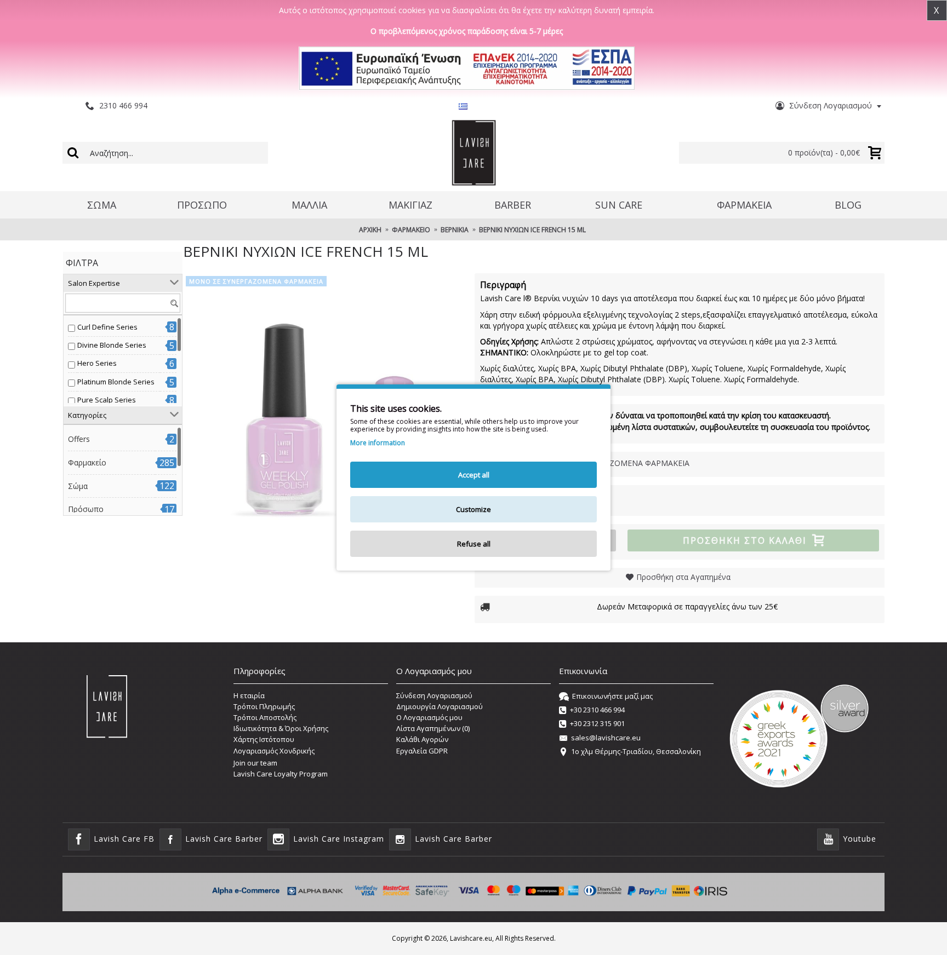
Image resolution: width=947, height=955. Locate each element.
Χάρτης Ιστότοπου (263, 739)
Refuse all (473, 544)
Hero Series (97, 363)
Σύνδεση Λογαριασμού (434, 695)
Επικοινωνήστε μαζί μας (612, 696)
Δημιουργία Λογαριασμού (439, 706)
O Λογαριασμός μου (429, 717)
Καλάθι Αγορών (422, 739)
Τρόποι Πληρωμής (264, 706)
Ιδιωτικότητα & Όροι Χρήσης (280, 728)
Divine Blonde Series (111, 345)
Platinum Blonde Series (116, 382)
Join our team (255, 763)
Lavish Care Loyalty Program (280, 774)
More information (377, 443)
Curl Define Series (107, 327)
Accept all (473, 475)
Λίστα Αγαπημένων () (433, 728)
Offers (79, 439)
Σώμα (78, 486)
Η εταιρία (249, 695)
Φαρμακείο (87, 462)
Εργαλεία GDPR (422, 751)
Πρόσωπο (86, 509)
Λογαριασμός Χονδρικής (274, 751)
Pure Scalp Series (106, 400)
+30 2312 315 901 (597, 724)
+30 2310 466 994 (597, 710)
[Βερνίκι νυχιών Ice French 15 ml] (323, 413)
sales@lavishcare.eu (606, 738)
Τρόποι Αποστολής (264, 717)
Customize (473, 509)
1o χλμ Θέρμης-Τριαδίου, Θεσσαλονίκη (636, 751)
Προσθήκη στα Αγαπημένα (683, 577)
